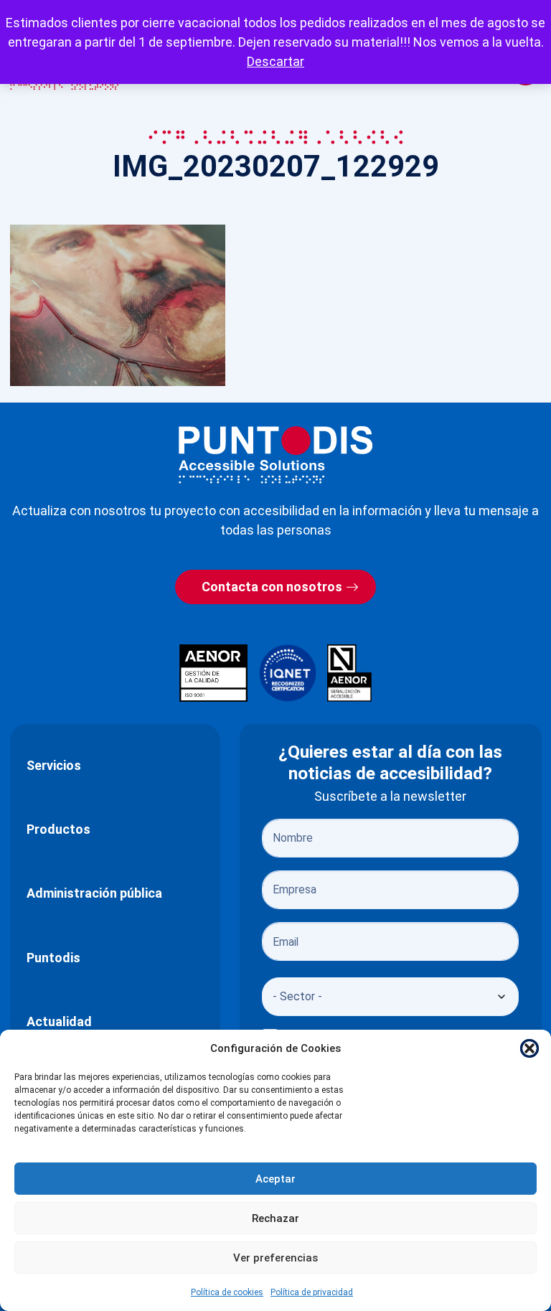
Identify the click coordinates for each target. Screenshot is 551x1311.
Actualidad (59, 1021)
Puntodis (53, 957)
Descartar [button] (275, 61)
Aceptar (275, 1179)
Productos (58, 829)
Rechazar (275, 1218)
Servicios (54, 765)
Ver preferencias (275, 1257)
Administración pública (94, 893)
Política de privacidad (311, 1292)
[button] (529, 1048)
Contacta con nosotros (272, 586)
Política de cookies (227, 1292)
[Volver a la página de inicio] (275, 455)
